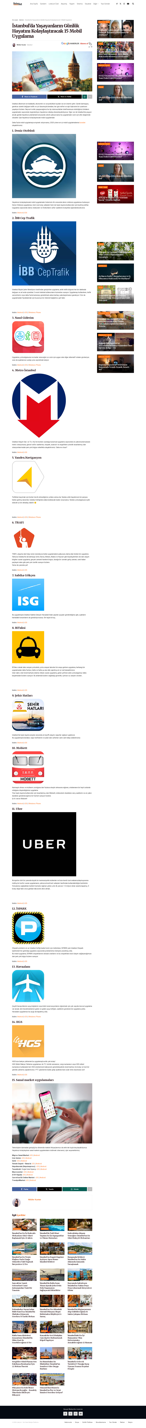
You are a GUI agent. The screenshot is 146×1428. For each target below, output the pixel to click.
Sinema (80, 4)
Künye (77, 1422)
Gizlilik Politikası (87, 1422)
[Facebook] (65, 1414)
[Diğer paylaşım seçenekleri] (90, 97)
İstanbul (21, 20)
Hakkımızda (68, 1422)
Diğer (95, 4)
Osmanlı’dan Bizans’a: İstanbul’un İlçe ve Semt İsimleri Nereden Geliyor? (51, 1390)
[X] (120, 4)
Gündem (43, 4)
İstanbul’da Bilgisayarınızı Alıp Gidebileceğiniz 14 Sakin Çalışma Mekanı (79, 1311)
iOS (25, 312)
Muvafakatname (101, 1422)
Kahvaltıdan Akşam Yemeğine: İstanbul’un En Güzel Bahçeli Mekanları (79, 1235)
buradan (82, 123)
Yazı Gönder (105, 4)
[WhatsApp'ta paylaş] (84, 97)
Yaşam (71, 4)
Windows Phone (35, 312)
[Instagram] (124, 4)
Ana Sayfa (34, 4)
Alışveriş (64, 4)
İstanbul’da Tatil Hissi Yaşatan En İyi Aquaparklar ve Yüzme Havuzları (52, 1235)
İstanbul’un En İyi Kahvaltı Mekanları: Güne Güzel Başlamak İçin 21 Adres (23, 1235)
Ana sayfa (15, 20)
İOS (25, 213)
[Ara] (133, 4)
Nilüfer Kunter (21, 45)
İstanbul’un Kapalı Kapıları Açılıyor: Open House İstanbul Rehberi (52, 1259)
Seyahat (88, 4)
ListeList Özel (54, 4)
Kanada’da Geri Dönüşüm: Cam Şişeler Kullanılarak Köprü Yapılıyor (51, 1337)
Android (20, 213)
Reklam (122, 1422)
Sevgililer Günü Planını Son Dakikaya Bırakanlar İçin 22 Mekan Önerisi (24, 1364)
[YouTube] (128, 4)
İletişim (130, 1422)
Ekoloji (44, 1331)
